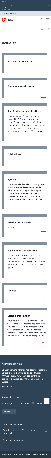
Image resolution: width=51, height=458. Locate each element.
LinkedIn (39, 403)
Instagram (10, 403)
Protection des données (21, 454)
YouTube (25, 403)
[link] (25, 64)
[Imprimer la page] (42, 29)
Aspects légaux (7, 454)
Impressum (35, 454)
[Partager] (48, 29)
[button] (47, 401)
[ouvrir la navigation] (47, 19)
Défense (11, 20)
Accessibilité (44, 454)
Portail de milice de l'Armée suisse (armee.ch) (19, 431)
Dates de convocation (13, 440)
